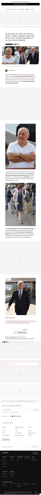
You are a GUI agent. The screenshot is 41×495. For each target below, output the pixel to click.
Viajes (3, 430)
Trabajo (29, 427)
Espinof (18, 460)
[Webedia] (5, 452)
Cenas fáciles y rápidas (31, 401)
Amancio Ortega (26, 341)
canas (18, 26)
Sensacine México (20, 483)
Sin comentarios (9, 44)
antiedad (29, 435)
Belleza (29, 430)
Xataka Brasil (4, 485)
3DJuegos (11, 458)
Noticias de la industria (17, 341)
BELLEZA (9, 9)
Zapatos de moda (31, 432)
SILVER (31, 9)
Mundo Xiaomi (4, 466)
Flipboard (17, 44)
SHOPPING (14, 9)
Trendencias (4, 473)
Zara (25, 26)
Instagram (15, 416)
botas (3, 432)
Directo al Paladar (28, 458)
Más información (13, 493)
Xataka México (4, 483)
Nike (33, 26)
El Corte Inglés (38, 26)
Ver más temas (6, 439)
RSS (17, 416)
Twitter (15, 44)
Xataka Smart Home (4, 464)
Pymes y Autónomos (12, 476)
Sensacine (19, 458)
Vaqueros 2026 (12, 401)
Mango (10, 26)
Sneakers (4, 427)
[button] (12, 70)
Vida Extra (11, 460)
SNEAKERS (27, 9)
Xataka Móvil (4, 460)
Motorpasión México (34, 484)
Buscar (34, 446)
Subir (35, 453)
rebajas (14, 26)
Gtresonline (12, 317)
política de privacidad (15, 412)
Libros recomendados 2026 (21, 401)
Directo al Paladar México (28, 484)
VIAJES (18, 9)
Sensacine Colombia (19, 486)
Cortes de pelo (18, 432)
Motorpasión (34, 458)
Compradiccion (5, 476)
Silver (16, 430)
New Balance (29, 26)
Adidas (21, 26)
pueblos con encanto (19, 435)
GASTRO (22, 9)
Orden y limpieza (5, 435)
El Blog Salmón (12, 473)
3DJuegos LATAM (13, 483)
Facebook (13, 44)
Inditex (32, 341)
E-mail (18, 44)
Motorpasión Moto (35, 460)
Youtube (12, 416)
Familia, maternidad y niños (19, 428)
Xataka (3, 458)
